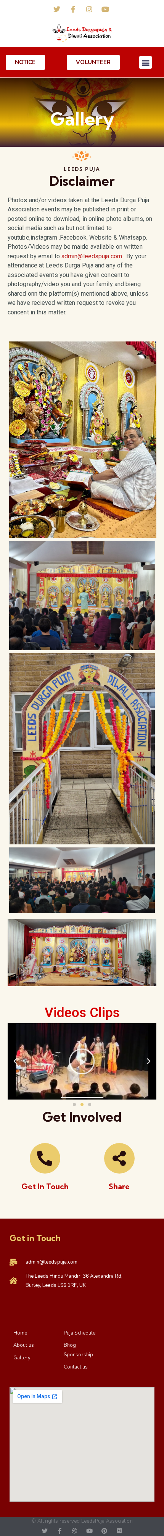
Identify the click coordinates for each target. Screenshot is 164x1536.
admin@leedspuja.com (91, 256)
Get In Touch (45, 1186)
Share (119, 1186)
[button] (145, 62)
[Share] (119, 1158)
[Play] (82, 1061)
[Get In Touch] (45, 1158)
